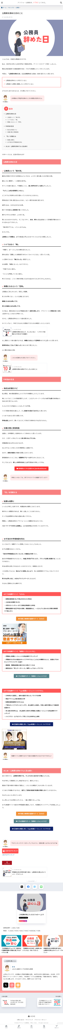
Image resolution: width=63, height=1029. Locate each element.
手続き (44, 1027)
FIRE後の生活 (10, 126)
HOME (32, 1016)
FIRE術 (31, 1027)
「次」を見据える (11, 136)
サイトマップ (29, 1020)
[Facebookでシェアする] (28, 887)
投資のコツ (57, 1027)
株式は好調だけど (12, 130)
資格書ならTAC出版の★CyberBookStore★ (33, 468)
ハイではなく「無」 (12, 120)
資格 (21, 931)
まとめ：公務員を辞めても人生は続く (17, 146)
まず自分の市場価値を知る (14, 142)
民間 (16, 931)
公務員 (13, 928)
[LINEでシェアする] (41, 887)
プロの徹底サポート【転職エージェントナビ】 (32, 676)
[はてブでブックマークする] (34, 887)
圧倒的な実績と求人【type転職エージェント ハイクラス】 (32, 724)
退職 (39, 931)
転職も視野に (11, 140)
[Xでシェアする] (22, 887)
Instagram (12, 988)
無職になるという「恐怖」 (14, 122)
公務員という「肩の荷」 (14, 117)
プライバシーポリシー (40, 1020)
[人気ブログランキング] (10, 851)
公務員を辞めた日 (11, 114)
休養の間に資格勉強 (12, 132)
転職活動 (32, 931)
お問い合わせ (20, 1020)
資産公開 (19, 1027)
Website (18, 988)
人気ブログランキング (8, 855)
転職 (18, 928)
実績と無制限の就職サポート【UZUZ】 (32, 619)
